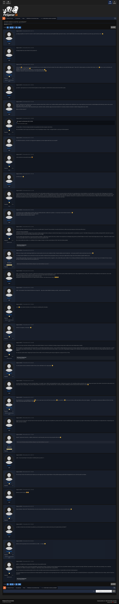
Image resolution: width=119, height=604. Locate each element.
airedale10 (9, 373)
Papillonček (9, 75)
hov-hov (9, 482)
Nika (9, 128)
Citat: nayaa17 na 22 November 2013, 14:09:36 (25, 121)
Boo (9, 335)
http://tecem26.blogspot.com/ (21, 357)
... (9, 27)
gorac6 (6, 24)
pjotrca (9, 516)
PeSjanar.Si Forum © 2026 (8, 600)
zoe (9, 260)
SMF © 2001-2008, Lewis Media (111, 600)
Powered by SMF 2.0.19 (101, 600)
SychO (115, 602)
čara (9, 237)
